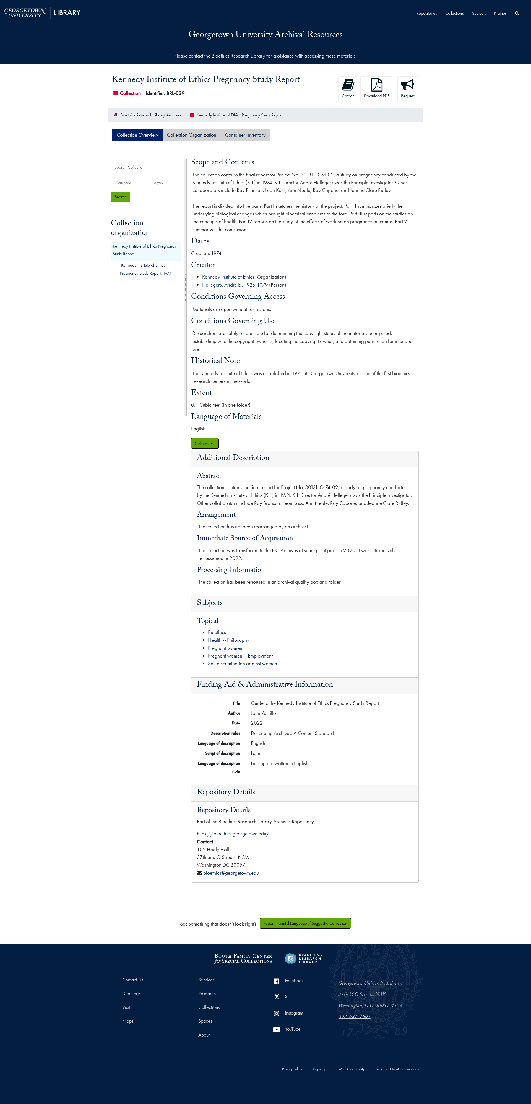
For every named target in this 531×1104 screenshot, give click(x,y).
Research (207, 994)
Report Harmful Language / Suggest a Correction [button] (305, 923)
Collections (454, 13)
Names (500, 13)
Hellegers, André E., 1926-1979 (235, 284)
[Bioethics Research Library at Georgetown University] (303, 957)
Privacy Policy (292, 1069)
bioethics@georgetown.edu (231, 872)
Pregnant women (225, 648)
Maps (127, 1021)
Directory (131, 994)
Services (206, 980)
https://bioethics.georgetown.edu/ (233, 833)
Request (407, 96)
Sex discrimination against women (242, 663)
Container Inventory (245, 134)
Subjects (479, 13)
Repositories (427, 13)
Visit (126, 1007)
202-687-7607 (355, 1017)
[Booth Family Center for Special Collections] (243, 957)
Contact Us (132, 980)
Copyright (320, 1069)
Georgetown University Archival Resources (266, 35)
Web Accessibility (351, 1069)
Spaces (205, 1021)
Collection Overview (137, 134)
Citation (348, 96)
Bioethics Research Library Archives (150, 115)
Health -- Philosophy (228, 640)
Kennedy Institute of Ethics (228, 276)
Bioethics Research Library (238, 55)
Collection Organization (191, 134)
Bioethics (217, 632)
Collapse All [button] (205, 443)
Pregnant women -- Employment (240, 655)
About (204, 1035)
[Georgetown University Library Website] (42, 12)
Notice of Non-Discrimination (397, 1069)
